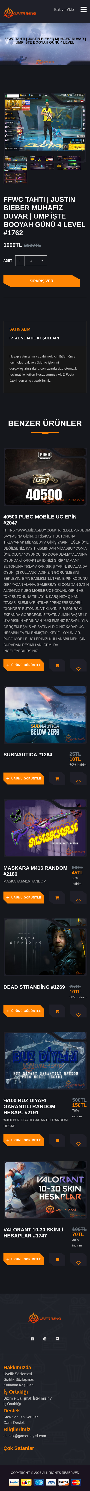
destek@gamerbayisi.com (24, 1436)
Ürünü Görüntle (26, 665)
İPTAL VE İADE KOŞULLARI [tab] (34, 338)
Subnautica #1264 (27, 754)
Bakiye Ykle (64, 10)
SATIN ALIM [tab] (19, 329)
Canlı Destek (14, 1423)
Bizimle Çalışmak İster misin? (27, 1398)
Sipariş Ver (41, 281)
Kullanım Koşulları (18, 1385)
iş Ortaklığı (12, 1404)
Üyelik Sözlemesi (17, 1374)
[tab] (15, 163)
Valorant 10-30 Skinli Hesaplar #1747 (33, 1233)
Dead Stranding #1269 (34, 987)
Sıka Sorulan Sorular (20, 1417)
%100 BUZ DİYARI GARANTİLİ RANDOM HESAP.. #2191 (29, 1107)
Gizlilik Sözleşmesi (19, 1380)
